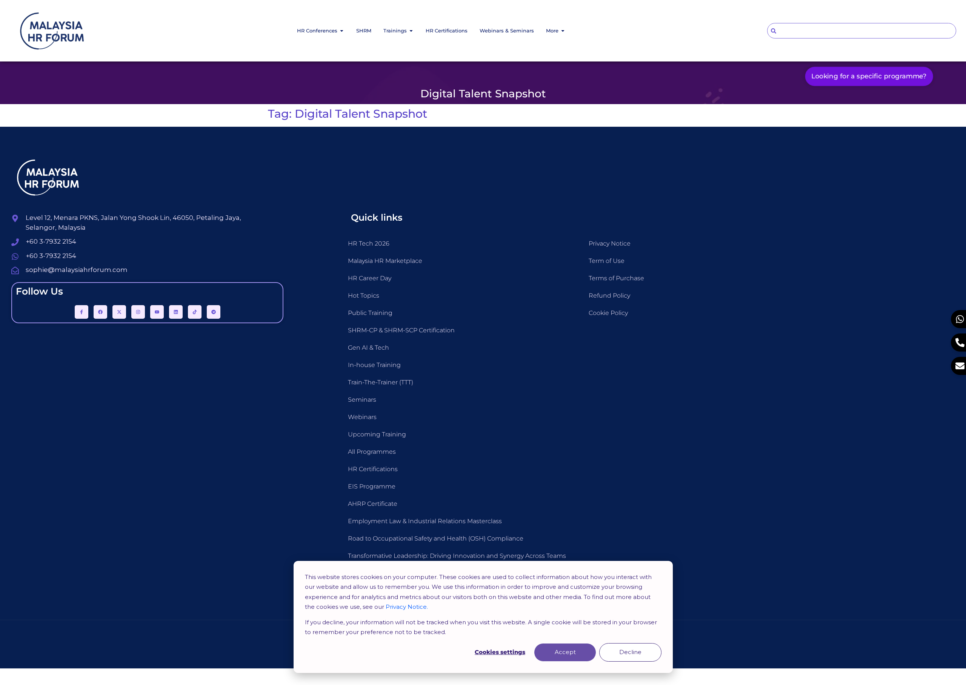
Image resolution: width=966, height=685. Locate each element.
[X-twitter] (119, 312)
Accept (565, 652)
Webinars (362, 417)
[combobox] (862, 30)
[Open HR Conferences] (341, 31)
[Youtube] (157, 312)
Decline (630, 652)
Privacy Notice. (407, 606)
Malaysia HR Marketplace (385, 260)
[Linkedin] (176, 312)
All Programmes (372, 451)
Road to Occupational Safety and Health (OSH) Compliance (435, 538)
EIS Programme (371, 486)
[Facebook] (100, 312)
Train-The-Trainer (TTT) (380, 382)
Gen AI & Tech (368, 347)
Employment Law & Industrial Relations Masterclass (425, 521)
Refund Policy (609, 295)
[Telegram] (213, 312)
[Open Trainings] (411, 31)
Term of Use (607, 260)
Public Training (370, 312)
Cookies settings (500, 652)
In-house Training (374, 365)
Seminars (362, 399)
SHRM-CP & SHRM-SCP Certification (401, 330)
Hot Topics (363, 295)
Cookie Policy (608, 312)
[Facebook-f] (81, 312)
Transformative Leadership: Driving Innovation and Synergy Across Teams (457, 555)
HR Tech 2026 (368, 243)
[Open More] (562, 31)
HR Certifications (373, 469)
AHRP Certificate (372, 503)
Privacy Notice (610, 243)
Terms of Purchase (616, 278)
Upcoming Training (377, 434)
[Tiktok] (195, 312)
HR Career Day (369, 278)
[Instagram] (138, 312)
